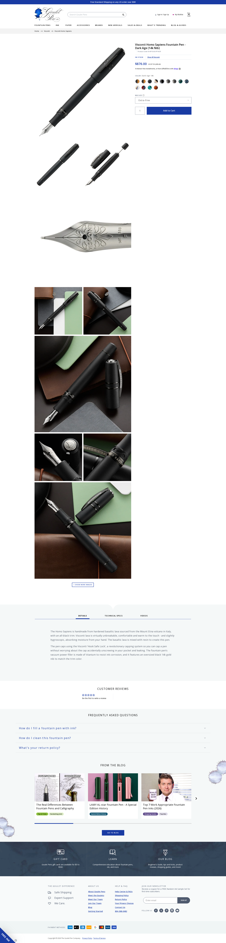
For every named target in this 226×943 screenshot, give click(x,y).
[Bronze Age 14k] (137, 81)
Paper (69, 25)
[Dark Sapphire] (186, 81)
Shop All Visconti (153, 57)
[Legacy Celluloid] (143, 87)
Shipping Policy (122, 895)
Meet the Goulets (96, 895)
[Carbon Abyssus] (149, 81)
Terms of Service (99, 938)
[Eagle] (149, 87)
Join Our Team (94, 903)
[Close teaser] (15, 940)
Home (37, 31)
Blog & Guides (178, 25)
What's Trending (156, 25)
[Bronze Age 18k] (143, 81)
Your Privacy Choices (124, 903)
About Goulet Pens (96, 891)
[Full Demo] (137, 87)
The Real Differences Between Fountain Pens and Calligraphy (55, 806)
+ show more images (83, 585)
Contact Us (120, 907)
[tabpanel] (113, 649)
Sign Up (184, 900)
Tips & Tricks (42, 814)
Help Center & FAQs (123, 891)
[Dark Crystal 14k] (168, 81)
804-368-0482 (121, 911)
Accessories (83, 25)
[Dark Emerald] (180, 81)
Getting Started (95, 911)
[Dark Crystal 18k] (174, 81)
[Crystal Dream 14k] (156, 81)
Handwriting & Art (56, 814)
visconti (47, 31)
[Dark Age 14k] (162, 81)
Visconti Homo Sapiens (63, 31)
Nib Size (138, 95)
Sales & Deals (135, 25)
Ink (57, 25)
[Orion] (156, 87)
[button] (196, 798)
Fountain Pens (42, 25)
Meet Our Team (95, 899)
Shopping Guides (150, 814)
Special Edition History (98, 814)
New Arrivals (115, 25)
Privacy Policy (87, 938)
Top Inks (163, 814)
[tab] (82, 616)
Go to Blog (113, 833)
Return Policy (121, 899)
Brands (99, 25)
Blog (90, 907)
